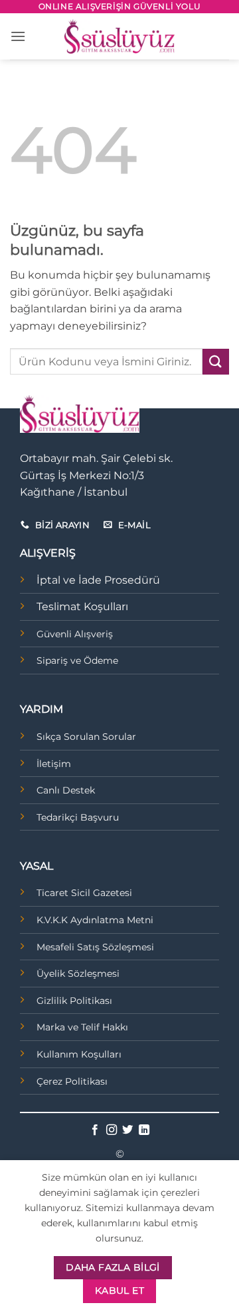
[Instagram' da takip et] (111, 1130)
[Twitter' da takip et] (127, 1130)
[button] (18, 36)
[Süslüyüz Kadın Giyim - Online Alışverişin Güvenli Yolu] (119, 36)
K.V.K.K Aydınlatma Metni (95, 920)
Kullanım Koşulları (79, 1054)
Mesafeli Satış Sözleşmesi (95, 947)
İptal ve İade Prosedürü (98, 580)
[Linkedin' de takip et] (144, 1130)
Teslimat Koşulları (82, 606)
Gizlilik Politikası (74, 1001)
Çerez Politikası (72, 1081)
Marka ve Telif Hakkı (82, 1027)
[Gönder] (215, 362)
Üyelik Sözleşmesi (78, 973)
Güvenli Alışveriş (75, 634)
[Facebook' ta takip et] (95, 1130)
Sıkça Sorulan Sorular (86, 737)
